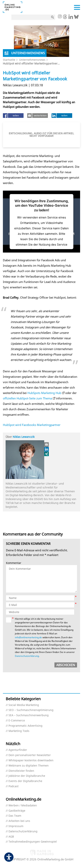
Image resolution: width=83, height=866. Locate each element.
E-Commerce (16, 720)
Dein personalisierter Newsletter (29, 755)
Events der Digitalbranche (25, 781)
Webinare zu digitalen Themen (28, 765)
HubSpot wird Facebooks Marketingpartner (31, 425)
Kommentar (13, 563)
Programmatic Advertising (25, 725)
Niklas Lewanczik (24, 437)
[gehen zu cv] (46, 453)
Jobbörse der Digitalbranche (26, 776)
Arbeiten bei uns (19, 821)
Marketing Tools (18, 731)
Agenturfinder (17, 750)
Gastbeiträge (16, 810)
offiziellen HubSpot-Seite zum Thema (27, 398)
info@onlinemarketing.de (28, 637)
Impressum (15, 826)
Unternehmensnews (32, 60)
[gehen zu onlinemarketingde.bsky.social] (76, 18)
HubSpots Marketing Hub (44, 393)
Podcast (13, 786)
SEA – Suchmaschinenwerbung (28, 715)
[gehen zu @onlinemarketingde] (65, 18)
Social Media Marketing (23, 705)
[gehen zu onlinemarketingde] (59, 17)
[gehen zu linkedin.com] (71, 18)
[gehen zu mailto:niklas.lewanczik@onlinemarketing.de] (46, 444)
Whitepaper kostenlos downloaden (30, 760)
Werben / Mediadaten (22, 805)
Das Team (14, 815)
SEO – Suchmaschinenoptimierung (30, 710)
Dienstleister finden (21, 771)
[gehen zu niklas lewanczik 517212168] (46, 449)
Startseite (9, 60)
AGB (11, 836)
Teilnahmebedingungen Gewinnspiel (32, 841)
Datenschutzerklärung (27, 656)
